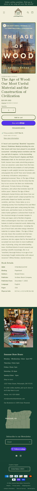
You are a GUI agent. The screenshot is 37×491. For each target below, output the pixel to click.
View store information (11, 138)
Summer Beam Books (17, 483)
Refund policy (31, 488)
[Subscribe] (29, 441)
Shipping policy (26, 485)
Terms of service (21, 488)
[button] (4, 12)
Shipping (3, 103)
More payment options (18, 127)
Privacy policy (16, 485)
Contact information (9, 488)
